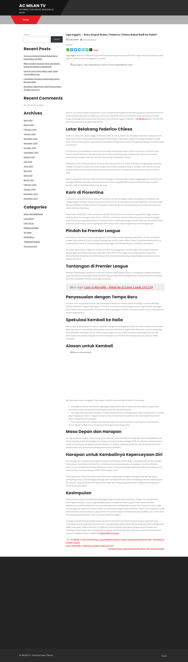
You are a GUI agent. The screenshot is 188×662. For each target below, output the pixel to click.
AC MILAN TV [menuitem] (141, 118)
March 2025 (29, 180)
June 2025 (28, 166)
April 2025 (28, 175)
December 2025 (30, 138)
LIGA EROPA (29, 218)
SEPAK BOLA (29, 237)
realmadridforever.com (109, 533)
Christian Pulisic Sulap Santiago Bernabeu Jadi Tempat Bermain (136, 548)
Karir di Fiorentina (90, 539)
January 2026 (30, 134)
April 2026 (28, 120)
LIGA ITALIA (29, 223)
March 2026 (29, 125)
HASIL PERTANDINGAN (33, 214)
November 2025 (31, 143)
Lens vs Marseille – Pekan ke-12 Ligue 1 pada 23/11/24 (118, 287)
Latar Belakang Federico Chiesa (113, 539)
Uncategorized (89, 39)
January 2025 (30, 189)
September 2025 (31, 152)
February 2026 (30, 129)
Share (95, 50)
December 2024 (30, 194)
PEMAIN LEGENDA (31, 228)
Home (26, 19)
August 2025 (29, 157)
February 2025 (30, 184)
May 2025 (28, 171)
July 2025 (28, 161)
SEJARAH (28, 232)
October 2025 (30, 148)
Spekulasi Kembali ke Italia (140, 539)
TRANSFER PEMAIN (32, 241)
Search (27, 34)
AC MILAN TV (32, 5)
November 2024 (31, 198)
